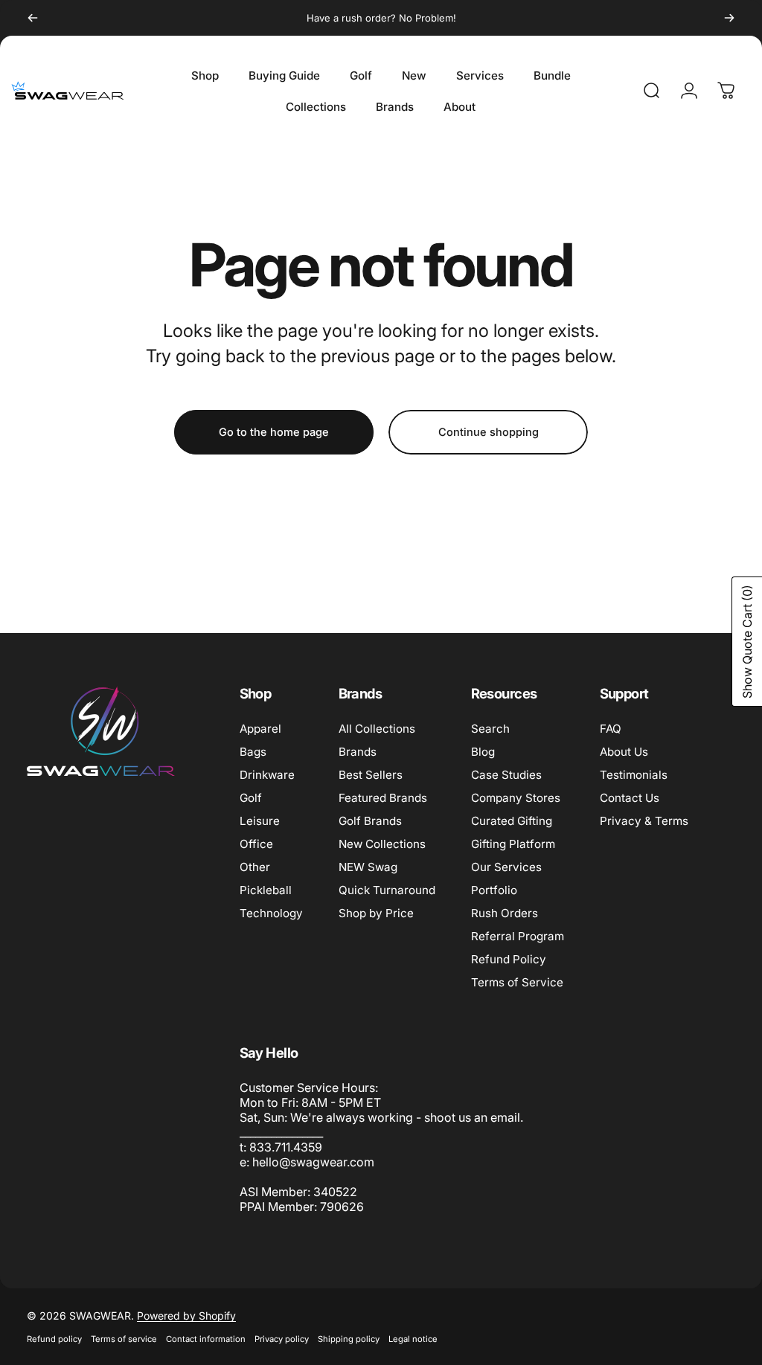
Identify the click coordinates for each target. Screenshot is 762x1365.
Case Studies (506, 775)
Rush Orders (504, 913)
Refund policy (54, 1339)
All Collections (377, 729)
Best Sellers (371, 775)
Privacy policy (281, 1339)
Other (255, 867)
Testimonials (633, 775)
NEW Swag (368, 867)
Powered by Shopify (186, 1315)
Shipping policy (349, 1339)
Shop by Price (376, 913)
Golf (251, 798)
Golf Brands (370, 821)
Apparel (260, 729)
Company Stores (515, 798)
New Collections (382, 844)
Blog (483, 752)
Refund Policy (508, 959)
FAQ (610, 729)
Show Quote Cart (747, 641)
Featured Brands (383, 798)
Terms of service (124, 1339)
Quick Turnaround (387, 890)
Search (490, 729)
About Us (624, 752)
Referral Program (517, 936)
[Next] (729, 18)
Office (256, 844)
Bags (253, 752)
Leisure (260, 821)
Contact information (206, 1339)
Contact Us (629, 798)
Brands (358, 752)
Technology (271, 913)
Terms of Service (517, 982)
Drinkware (267, 775)
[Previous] (32, 18)
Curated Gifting (511, 821)
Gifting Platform (513, 844)
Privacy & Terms (644, 821)
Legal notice (413, 1339)
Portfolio (494, 890)
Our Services (506, 867)
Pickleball (266, 890)
